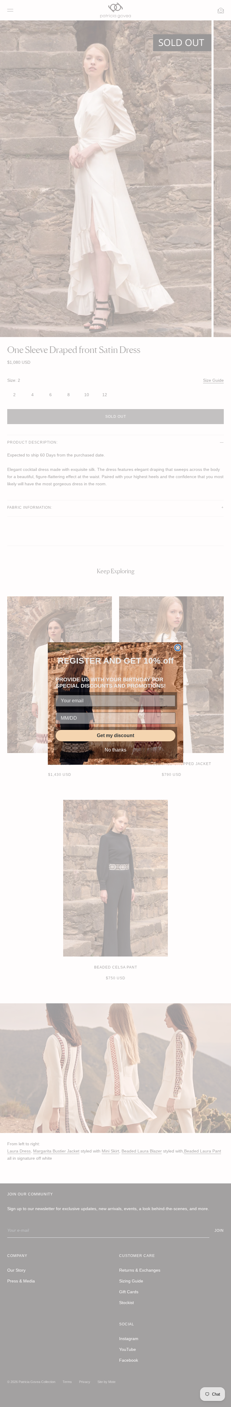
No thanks (115, 749)
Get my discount (115, 735)
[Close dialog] (178, 648)
